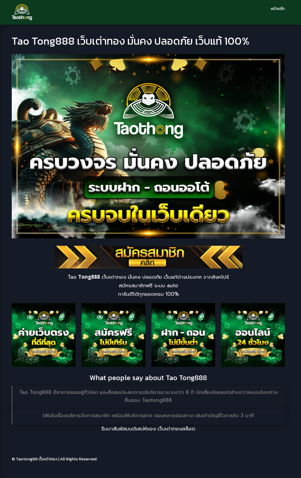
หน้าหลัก (278, 9)
